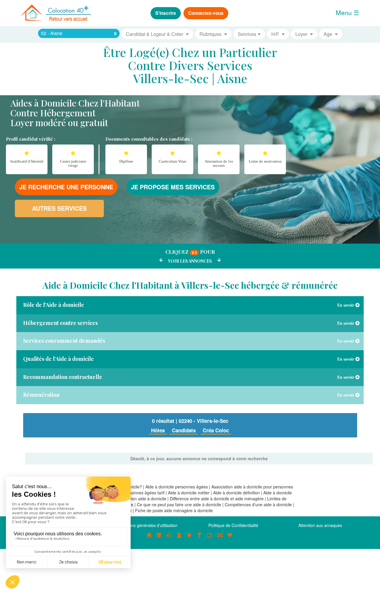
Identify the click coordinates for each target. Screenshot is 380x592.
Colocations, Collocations (149, 538)
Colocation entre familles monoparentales (230, 538)
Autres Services (59, 208)
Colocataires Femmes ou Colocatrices (179, 538)
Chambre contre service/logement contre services (210, 538)
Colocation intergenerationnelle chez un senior (220, 538)
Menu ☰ (347, 12)
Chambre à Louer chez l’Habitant (169, 538)
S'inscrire (165, 13)
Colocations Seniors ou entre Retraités (189, 538)
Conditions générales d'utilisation (147, 525)
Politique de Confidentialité (233, 525)
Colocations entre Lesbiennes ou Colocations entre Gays (199, 538)
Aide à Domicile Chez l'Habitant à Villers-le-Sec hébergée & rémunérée (190, 285)
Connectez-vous (206, 13)
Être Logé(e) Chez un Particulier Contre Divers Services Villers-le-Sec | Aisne (190, 65)
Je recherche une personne (66, 186)
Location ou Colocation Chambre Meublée (159, 538)
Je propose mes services (173, 186)
